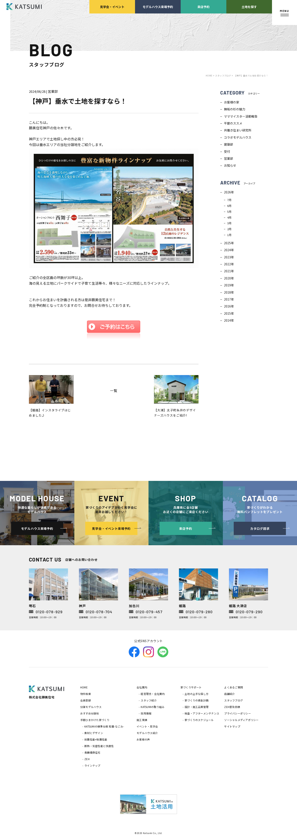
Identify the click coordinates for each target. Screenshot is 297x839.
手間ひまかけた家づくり (95, 720)
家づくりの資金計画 (197, 700)
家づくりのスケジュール (199, 720)
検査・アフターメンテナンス (202, 713)
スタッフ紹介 (149, 700)
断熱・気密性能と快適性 (99, 746)
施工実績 (142, 720)
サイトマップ (232, 726)
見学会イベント (112, 6)
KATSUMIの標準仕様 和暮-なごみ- (104, 726)
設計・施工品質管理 (197, 707)
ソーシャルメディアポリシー (241, 720)
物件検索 (85, 694)
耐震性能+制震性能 (95, 739)
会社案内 (142, 687)
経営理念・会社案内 (153, 694)
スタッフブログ (233, 700)
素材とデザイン (93, 733)
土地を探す (249, 6)
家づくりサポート (191, 687)
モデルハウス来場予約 (158, 6)
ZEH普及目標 (232, 707)
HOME (84, 687)
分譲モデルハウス (91, 707)
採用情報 (146, 713)
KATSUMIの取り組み (152, 707)
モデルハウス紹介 (147, 733)
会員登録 (85, 700)
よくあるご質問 (233, 687)
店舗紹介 (229, 694)
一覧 (113, 390)
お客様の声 (143, 739)
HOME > (210, 75)
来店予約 (203, 6)
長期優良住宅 (92, 752)
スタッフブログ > (224, 75)
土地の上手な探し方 (197, 694)
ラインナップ (92, 765)
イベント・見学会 (147, 726)
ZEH (87, 759)
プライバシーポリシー (237, 713)
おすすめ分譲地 (89, 713)
